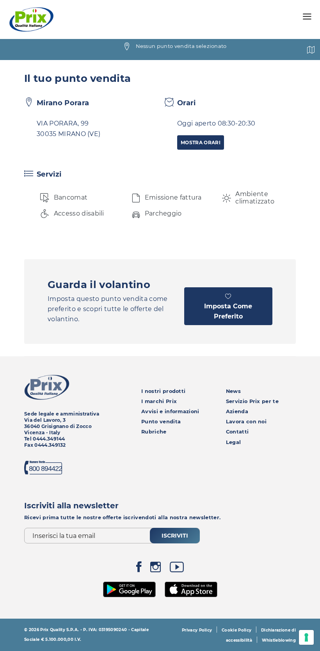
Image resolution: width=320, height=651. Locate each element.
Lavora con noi (246, 422)
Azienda (237, 411)
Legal (233, 442)
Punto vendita (161, 422)
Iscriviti (175, 535)
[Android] (129, 588)
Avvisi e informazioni (170, 411)
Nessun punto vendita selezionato (181, 46)
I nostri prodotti (163, 391)
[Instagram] (155, 569)
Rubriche (154, 432)
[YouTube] (177, 569)
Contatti (237, 432)
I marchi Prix (159, 401)
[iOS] (191, 588)
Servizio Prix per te (252, 401)
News (233, 391)
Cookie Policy (236, 630)
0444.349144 (49, 439)
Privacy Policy (197, 630)
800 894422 (45, 468)
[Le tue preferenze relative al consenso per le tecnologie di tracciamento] (306, 637)
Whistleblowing (279, 640)
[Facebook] (139, 569)
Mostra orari (200, 142)
